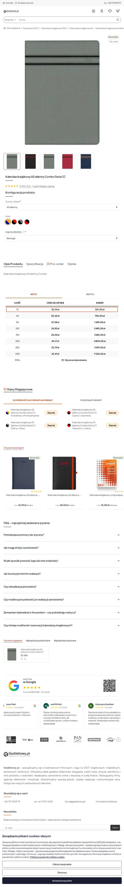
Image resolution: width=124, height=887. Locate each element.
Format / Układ (12, 201)
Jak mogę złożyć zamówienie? (21, 547)
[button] (7, 489)
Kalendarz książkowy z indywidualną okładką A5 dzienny (107, 495)
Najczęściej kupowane (65, 640)
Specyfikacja (34, 264)
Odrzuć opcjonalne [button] (62, 864)
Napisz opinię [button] (47, 186)
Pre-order (57, 264)
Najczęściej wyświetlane (38, 640)
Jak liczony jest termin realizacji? (22, 573)
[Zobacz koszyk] (118, 11)
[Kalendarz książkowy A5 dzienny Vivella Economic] (23, 473)
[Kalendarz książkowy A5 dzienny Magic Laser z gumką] (65, 473)
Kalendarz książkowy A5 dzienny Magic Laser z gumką (65, 495)
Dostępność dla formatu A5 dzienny (33, 400)
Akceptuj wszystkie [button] (62, 880)
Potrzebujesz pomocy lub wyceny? (24, 534)
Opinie (71, 264)
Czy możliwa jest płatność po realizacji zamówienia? (34, 599)
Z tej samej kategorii (14, 447)
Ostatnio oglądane (13, 640)
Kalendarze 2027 (30, 28)
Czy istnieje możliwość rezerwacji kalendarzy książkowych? (38, 625)
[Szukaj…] (118, 20)
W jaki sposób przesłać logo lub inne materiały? (31, 560)
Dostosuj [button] (62, 872)
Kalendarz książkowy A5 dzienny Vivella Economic (23, 495)
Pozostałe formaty (91, 400)
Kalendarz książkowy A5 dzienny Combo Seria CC (32, 650)
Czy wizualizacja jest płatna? (20, 586)
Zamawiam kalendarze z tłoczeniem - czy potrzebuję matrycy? (40, 612)
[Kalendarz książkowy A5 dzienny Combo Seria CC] (12, 654)
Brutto (90, 294)
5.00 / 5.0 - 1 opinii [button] (29, 186)
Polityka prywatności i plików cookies (47, 857)
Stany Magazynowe (20, 389)
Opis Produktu (13, 264)
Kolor (8, 216)
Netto (33, 294)
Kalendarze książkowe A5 (81, 28)
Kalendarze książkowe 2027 (54, 28)
